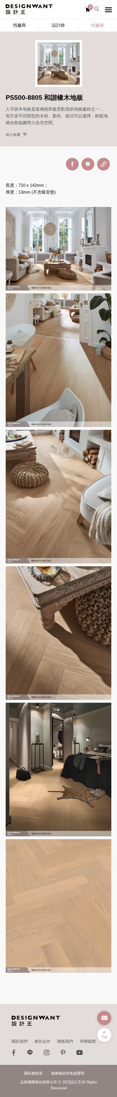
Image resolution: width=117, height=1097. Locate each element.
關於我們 (20, 1041)
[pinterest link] (63, 1054)
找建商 (97, 25)
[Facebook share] (72, 164)
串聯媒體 (88, 1041)
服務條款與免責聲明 (67, 1073)
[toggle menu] (108, 9)
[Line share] (88, 164)
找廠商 (19, 25)
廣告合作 (42, 1041)
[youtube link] (79, 1054)
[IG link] (46, 1054)
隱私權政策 (33, 1073)
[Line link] (30, 1054)
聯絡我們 (65, 1041)
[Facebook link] (13, 1054)
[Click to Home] (29, 9)
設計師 (58, 25)
